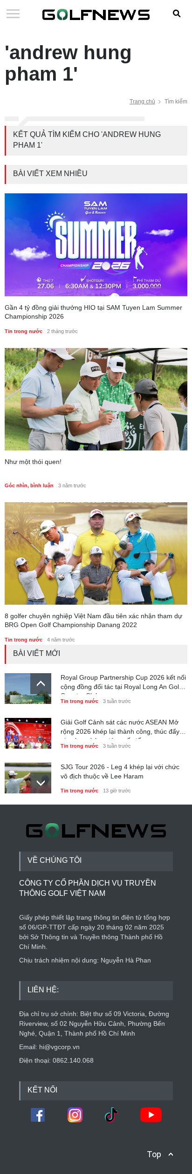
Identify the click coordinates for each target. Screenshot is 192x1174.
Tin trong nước (23, 331)
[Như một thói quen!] (96, 399)
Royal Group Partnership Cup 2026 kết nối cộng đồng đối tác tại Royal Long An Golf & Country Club (124, 684)
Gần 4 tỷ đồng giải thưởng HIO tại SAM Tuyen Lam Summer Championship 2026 (93, 312)
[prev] (40, 683)
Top (154, 1154)
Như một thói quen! (33, 461)
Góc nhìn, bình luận (29, 485)
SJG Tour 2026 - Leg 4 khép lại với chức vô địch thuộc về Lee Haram (120, 771)
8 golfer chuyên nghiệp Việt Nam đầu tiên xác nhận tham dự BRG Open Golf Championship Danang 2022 (93, 620)
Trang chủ (142, 101)
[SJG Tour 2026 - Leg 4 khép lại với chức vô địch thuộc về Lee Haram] (28, 776)
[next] (40, 782)
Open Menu (13, 14)
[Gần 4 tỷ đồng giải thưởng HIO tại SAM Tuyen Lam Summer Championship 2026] (96, 244)
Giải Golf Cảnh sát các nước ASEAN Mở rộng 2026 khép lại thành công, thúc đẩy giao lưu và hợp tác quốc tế (120, 728)
